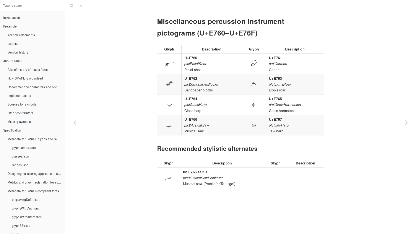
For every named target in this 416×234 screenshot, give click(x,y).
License (13, 43)
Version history (18, 52)
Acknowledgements (21, 35)
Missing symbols (19, 121)
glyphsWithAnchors (25, 208)
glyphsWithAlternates (27, 217)
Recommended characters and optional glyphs (36, 87)
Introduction (11, 17)
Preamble (10, 26)
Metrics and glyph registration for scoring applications (36, 182)
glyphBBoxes (21, 225)
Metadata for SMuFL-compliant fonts (33, 191)
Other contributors (20, 113)
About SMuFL (13, 61)
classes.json (20, 156)
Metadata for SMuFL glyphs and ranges (36, 139)
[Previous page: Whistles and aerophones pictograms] (74, 122)
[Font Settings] (81, 5)
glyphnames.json (24, 147)
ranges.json (20, 165)
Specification (12, 130)
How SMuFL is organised (25, 78)
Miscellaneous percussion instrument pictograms (250, 5)
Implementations (19, 95)
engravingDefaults (24, 199)
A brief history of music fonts (28, 69)
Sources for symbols (22, 104)
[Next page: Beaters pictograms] (406, 122)
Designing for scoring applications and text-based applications (36, 173)
